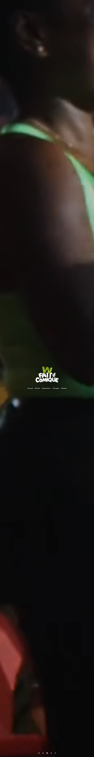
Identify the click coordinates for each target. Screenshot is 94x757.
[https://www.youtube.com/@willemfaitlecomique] (47, 753)
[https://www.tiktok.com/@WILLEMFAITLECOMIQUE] (43, 753)
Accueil (30, 388)
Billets (37, 388)
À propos (55, 388)
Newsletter (46, 388)
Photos (64, 388)
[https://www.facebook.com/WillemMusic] (51, 753)
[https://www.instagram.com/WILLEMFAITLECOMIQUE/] (39, 753)
